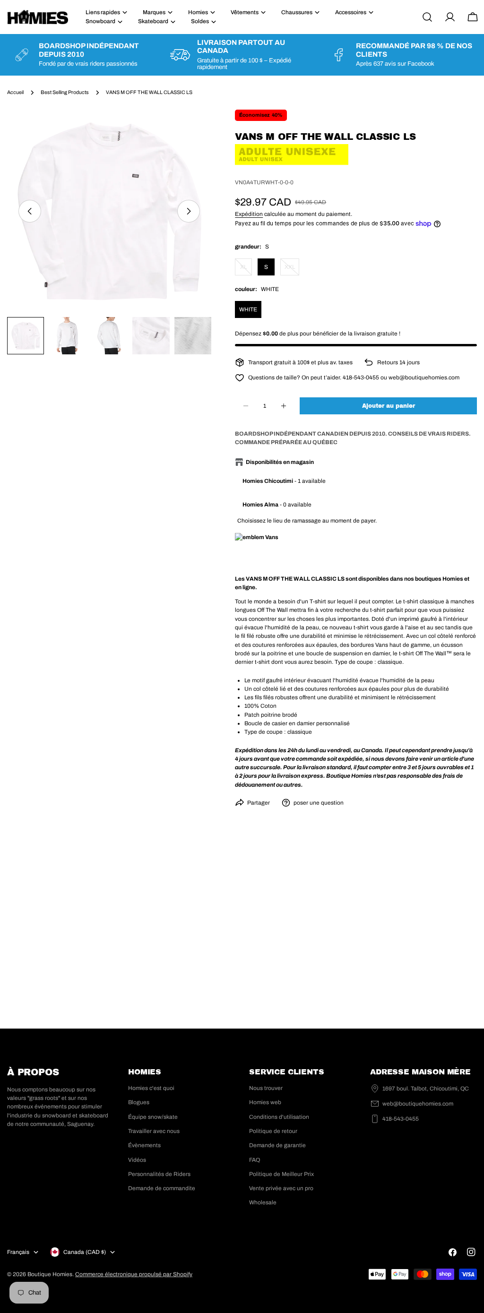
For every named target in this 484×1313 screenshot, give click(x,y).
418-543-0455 (400, 1119)
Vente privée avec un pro (281, 1188)
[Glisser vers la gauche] (29, 211)
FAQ (254, 1160)
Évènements (144, 1145)
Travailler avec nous (154, 1131)
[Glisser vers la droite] (188, 211)
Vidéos (137, 1160)
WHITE (248, 309)
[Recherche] (427, 17)
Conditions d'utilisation (279, 1117)
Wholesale (263, 1202)
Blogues (138, 1102)
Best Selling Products (65, 92)
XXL (292, 269)
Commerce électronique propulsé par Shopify (133, 1274)
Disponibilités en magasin (280, 462)
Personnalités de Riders (159, 1174)
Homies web (265, 1102)
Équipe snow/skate (153, 1117)
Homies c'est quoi (151, 1088)
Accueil (15, 92)
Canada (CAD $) (84, 1252)
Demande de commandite (161, 1188)
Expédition (249, 214)
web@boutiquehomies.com (417, 1103)
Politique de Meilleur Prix (281, 1174)
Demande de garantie (277, 1145)
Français (18, 1252)
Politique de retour (273, 1131)
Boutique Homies (49, 1274)
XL (246, 269)
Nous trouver (266, 1088)
